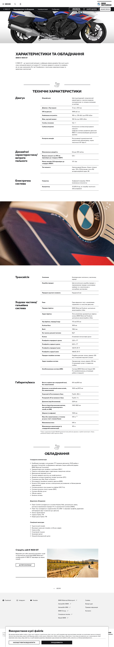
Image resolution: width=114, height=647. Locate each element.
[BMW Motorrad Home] (104, 4)
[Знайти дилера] (20, 3)
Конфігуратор (105, 9)
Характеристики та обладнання (24, 9)
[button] (7, 4)
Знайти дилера (92, 9)
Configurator (55, 9)
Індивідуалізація (43, 9)
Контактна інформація (76, 9)
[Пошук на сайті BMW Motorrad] (15, 3)
